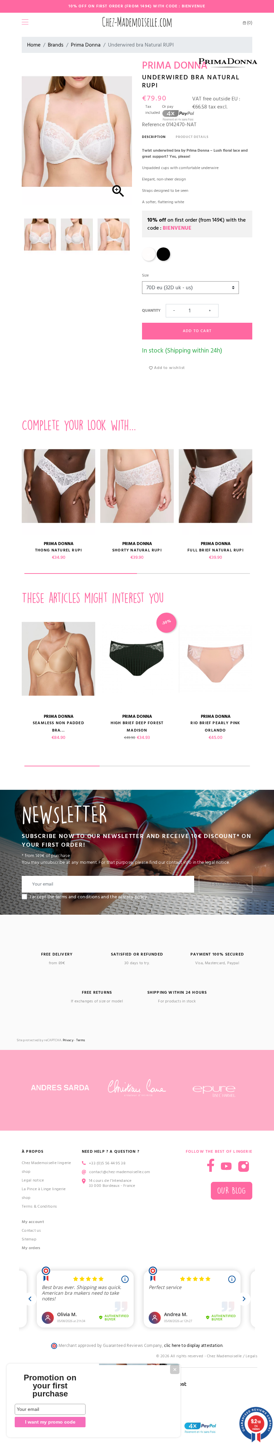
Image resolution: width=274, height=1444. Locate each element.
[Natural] (148, 259)
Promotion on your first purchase (50, 1386)
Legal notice (33, 1180)
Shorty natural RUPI (137, 550)
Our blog (231, 1191)
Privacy (68, 1040)
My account (33, 1222)
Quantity (151, 310)
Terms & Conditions (39, 1206)
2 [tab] (193, 573)
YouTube (226, 1166)
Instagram (243, 1166)
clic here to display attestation (193, 1346)
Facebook (210, 1165)
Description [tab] (154, 137)
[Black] (163, 259)
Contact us (31, 1230)
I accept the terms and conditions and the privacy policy (88, 897)
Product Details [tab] (192, 137)
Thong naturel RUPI (58, 550)
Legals (251, 1356)
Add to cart (197, 331)
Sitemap (29, 1239)
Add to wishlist (169, 368)
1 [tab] (80, 573)
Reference (153, 124)
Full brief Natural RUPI (215, 550)
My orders (31, 1248)
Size (145, 275)
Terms (80, 1040)
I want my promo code (50, 1422)
